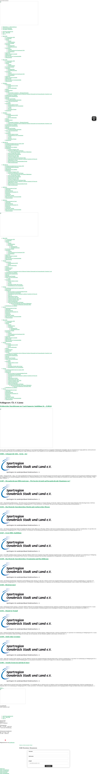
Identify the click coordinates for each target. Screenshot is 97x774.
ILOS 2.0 (10, 295)
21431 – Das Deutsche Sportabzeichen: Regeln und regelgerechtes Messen (25, 507)
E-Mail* (30, 761)
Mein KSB (5, 36)
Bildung (7, 89)
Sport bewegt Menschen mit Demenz (15, 150)
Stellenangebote (8, 57)
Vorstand (7, 39)
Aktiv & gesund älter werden (14, 153)
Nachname (31, 756)
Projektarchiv (8, 148)
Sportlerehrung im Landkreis (11, 95)
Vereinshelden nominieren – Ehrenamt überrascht (18, 92)
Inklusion (7, 97)
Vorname (31, 751)
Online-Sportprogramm (13, 162)
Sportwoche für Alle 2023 (13, 155)
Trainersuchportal (9, 197)
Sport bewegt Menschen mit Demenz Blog (17, 157)
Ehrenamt (7, 91)
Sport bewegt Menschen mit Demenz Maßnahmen (21, 151)
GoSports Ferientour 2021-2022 (14, 298)
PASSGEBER (11, 740)
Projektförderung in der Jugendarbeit (15, 105)
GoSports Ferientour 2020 (13, 156)
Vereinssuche (8, 194)
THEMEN (5, 83)
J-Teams (9, 107)
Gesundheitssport (8, 90)
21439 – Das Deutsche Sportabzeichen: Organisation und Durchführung (24, 559)
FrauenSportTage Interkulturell (14, 154)
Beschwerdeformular (12, 88)
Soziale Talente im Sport (13, 104)
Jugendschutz (8, 84)
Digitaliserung (8, 110)
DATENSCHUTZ (52, 738)
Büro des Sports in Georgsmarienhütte (13, 56)
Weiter (2, 688)
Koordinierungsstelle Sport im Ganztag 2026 (14, 143)
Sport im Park (8, 146)
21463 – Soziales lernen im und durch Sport (14, 662)
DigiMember (12, 742)
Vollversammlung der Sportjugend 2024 (16, 50)
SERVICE (5, 187)
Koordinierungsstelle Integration (14, 100)
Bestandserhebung (9, 190)
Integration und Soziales (10, 98)
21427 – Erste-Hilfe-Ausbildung (10, 533)
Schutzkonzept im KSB (13, 85)
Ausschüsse (7, 44)
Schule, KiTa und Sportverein (11, 101)
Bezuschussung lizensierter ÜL (11, 192)
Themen (4, 260)
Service (4, 307)
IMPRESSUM (44, 738)
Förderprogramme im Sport (11, 188)
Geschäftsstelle (8, 38)
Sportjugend (7, 48)
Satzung (9, 40)
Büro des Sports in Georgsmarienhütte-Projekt (17, 161)
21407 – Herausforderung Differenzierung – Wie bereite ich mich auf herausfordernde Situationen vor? (35, 481)
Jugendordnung (11, 51)
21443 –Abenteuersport (8, 585)
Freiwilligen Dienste (12, 109)
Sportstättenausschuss (12, 46)
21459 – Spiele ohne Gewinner (10, 637)
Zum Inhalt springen (4, 0)
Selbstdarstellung (11, 42)
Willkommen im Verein (13, 160)
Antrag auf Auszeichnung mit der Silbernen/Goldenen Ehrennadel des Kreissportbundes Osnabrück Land (30, 94)
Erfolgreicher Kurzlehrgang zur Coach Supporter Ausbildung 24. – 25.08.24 (26, 406)
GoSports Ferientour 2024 (13, 149)
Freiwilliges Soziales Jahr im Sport (15, 284)
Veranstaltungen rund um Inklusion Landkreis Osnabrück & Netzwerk (22, 159)
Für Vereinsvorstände (9, 43)
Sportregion (7, 52)
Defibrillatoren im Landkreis (11, 147)
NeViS (9, 86)
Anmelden (48, 766)
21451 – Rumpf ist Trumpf (9, 611)
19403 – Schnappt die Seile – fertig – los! (13, 454)
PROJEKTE (5, 142)
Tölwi (9, 102)
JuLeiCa (9, 108)
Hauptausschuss (11, 45)
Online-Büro (8, 189)
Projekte (4, 286)
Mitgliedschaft (8, 55)
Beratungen (7, 193)
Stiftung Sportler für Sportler (11, 54)
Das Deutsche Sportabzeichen (11, 96)
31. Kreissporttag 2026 (10, 37)
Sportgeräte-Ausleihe (9, 195)
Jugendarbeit (8, 103)
